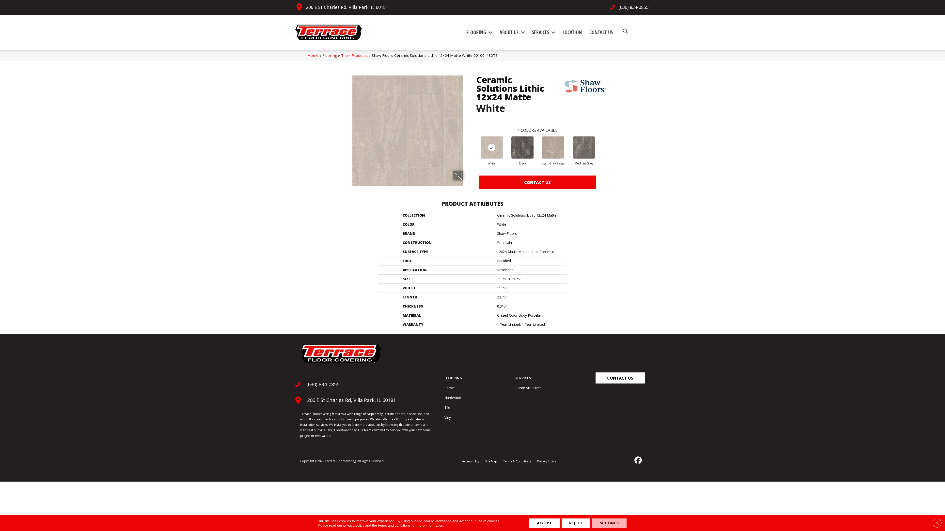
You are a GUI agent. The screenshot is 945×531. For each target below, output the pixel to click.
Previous (473, 142)
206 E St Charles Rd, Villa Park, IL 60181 (347, 7)
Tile (344, 55)
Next (601, 142)
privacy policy (353, 525)
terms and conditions (394, 525)
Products (360, 55)
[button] (620, 378)
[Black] (522, 147)
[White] (491, 147)
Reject (576, 523)
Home (313, 55)
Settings (609, 523)
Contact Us (537, 182)
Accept (544, 523)
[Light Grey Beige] (553, 147)
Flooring (329, 55)
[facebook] (638, 460)
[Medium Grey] (584, 147)
